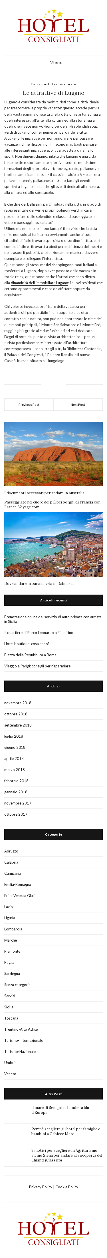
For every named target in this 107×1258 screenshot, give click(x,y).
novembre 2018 (17, 703)
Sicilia (8, 1007)
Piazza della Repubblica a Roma (30, 655)
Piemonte (12, 951)
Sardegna (12, 973)
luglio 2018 (13, 736)
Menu (55, 62)
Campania (12, 873)
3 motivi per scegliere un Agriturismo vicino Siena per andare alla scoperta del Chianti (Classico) (66, 1155)
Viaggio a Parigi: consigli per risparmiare (37, 666)
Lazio (8, 906)
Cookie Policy (66, 1187)
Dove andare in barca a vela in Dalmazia (39, 583)
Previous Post (29, 404)
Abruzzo (11, 851)
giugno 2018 (14, 747)
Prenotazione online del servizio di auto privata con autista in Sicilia (53, 619)
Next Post (78, 404)
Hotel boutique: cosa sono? (27, 643)
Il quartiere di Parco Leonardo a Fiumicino (38, 632)
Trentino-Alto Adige (21, 1029)
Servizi (9, 996)
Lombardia (13, 929)
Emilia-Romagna (17, 884)
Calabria (11, 862)
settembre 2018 (18, 725)
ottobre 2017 (15, 814)
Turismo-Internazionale (53, 84)
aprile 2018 (14, 758)
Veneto (10, 1074)
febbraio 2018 (16, 781)
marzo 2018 (14, 769)
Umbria (10, 1062)
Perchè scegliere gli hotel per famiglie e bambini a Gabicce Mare (65, 1131)
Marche (10, 940)
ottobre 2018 (15, 714)
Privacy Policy (40, 1187)
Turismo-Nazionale (20, 1051)
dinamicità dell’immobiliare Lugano (39, 282)
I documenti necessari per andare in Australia (44, 493)
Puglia (9, 962)
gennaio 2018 (15, 792)
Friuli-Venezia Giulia (20, 895)
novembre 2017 (17, 803)
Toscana (11, 1018)
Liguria (9, 918)
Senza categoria (17, 984)
